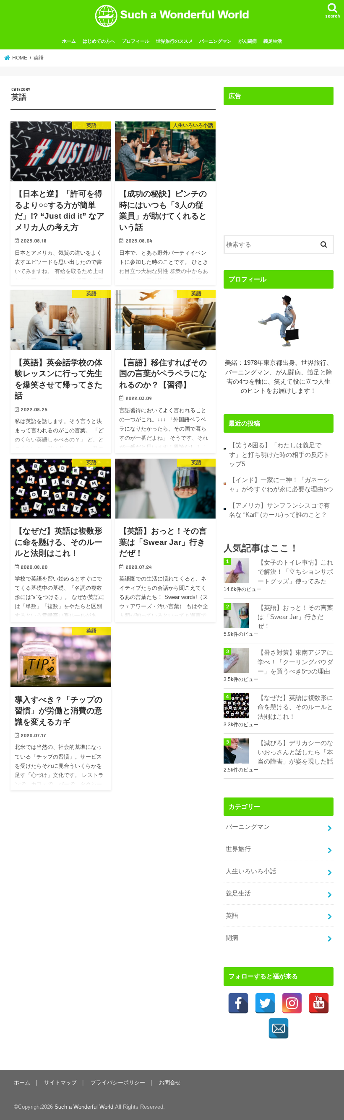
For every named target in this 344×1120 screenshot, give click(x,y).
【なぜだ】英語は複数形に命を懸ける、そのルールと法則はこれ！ (295, 707)
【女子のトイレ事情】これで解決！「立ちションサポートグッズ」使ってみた (295, 571)
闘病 (232, 937)
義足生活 (272, 41)
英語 (232, 915)
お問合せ (170, 1082)
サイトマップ (60, 1082)
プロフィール (135, 41)
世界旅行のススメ (174, 41)
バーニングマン (215, 41)
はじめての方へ (99, 41)
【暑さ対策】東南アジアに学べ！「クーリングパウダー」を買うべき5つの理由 (295, 661)
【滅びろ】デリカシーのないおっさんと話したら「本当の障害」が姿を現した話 (295, 752)
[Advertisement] (279, 163)
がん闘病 (247, 41)
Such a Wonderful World (84, 1107)
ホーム (69, 41)
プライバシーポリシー (118, 1082)
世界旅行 (238, 849)
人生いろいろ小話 (251, 871)
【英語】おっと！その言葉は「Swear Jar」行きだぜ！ (295, 617)
